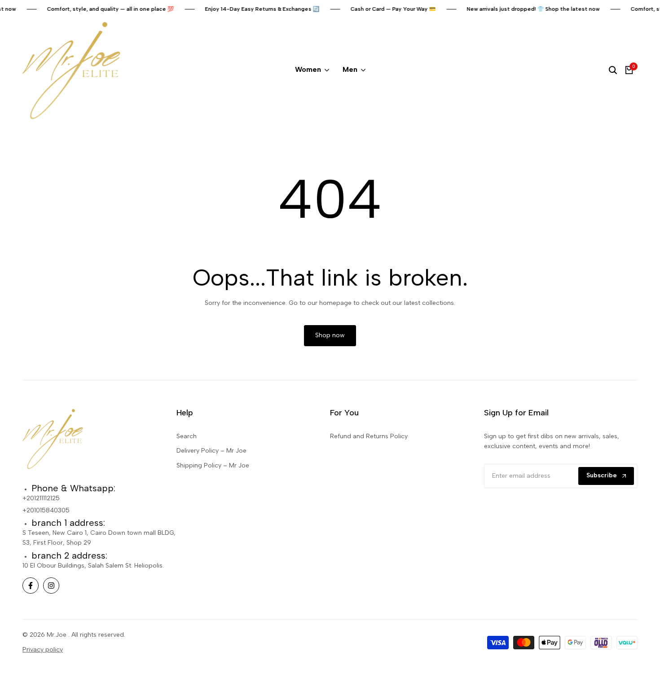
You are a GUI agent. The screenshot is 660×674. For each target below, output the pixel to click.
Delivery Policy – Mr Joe (211, 450)
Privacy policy (42, 649)
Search (186, 436)
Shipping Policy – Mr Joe (212, 465)
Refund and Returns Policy (369, 436)
